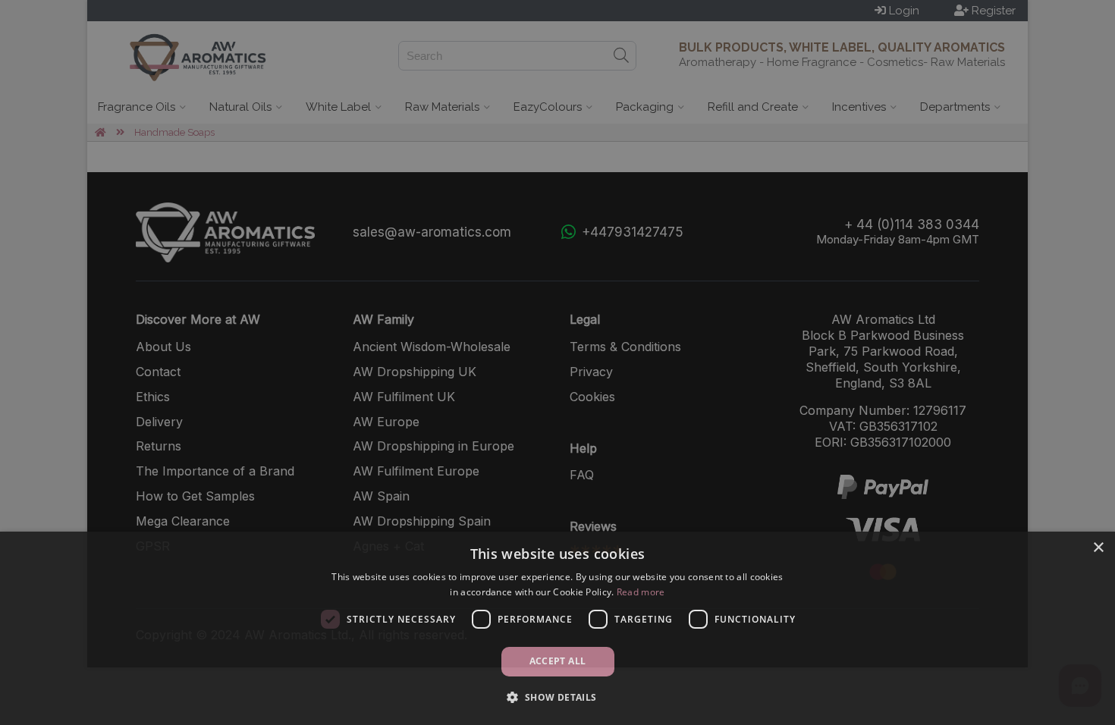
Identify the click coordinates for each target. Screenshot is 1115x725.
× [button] (1098, 548)
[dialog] (557, 628)
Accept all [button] (557, 660)
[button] (557, 697)
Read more (641, 591)
